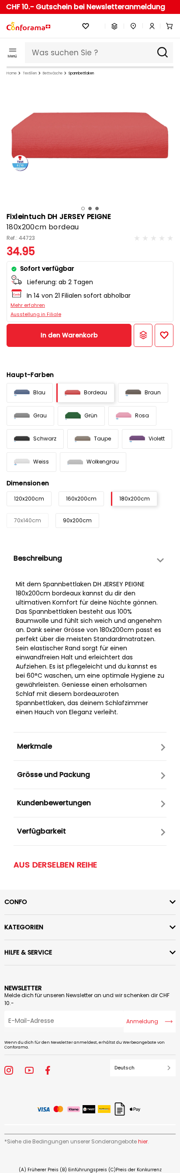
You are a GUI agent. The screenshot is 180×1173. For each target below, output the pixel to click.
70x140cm (27, 520)
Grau (40, 415)
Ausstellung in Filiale (35, 314)
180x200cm (134, 498)
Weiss (41, 461)
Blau (39, 392)
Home (12, 73)
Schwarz (44, 438)
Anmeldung (142, 1021)
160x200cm (81, 498)
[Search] (162, 52)
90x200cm (77, 520)
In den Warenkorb (69, 335)
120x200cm (29, 498)
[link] (149, 26)
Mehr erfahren (27, 305)
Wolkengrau (103, 461)
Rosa (142, 415)
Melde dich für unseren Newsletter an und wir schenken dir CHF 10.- (87, 999)
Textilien (30, 73)
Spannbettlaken (81, 73)
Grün (90, 415)
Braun (153, 392)
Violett (157, 438)
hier (143, 1141)
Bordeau (95, 392)
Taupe (102, 438)
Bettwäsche (52, 73)
